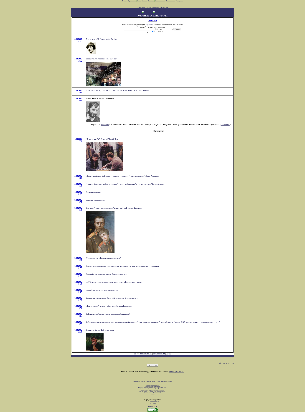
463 (144, 354)
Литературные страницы (153, 384)
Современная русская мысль (152, 386)
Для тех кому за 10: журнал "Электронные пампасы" (152, 391)
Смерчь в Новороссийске (96, 200)
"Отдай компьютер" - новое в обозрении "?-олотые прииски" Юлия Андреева (117, 90)
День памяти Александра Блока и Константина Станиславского (112, 298)
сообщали (105, 125)
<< (135, 354)
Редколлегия (136, 381)
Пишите (144, 1)
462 (141, 354)
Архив (153, 381)
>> (170, 354)
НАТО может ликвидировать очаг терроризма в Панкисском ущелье (114, 282)
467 (157, 354)
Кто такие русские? (93, 192)
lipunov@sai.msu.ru (176, 372)
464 (147, 354)
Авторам (148, 381)
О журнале (142, 381)
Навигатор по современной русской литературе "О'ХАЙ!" (152, 387)
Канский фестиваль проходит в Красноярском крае (106, 274)
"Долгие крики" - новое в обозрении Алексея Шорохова (109, 306)
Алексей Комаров (154, 400)
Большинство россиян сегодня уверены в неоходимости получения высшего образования (122, 266)
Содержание (132, 1)
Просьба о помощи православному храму (102, 290)
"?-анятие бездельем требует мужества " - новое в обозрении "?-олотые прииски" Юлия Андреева (125, 184)
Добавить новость (226, 363)
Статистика (163, 381)
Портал (124, 1)
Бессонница (225, 125)
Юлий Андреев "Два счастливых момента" (103, 258)
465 (151, 354)
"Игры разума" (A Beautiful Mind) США (102, 139)
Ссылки (158, 381)
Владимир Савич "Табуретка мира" (100, 330)
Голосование (170, 1)
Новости (151, 1)
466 (154, 354)
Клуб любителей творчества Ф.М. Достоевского (152, 388)
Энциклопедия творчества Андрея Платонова (152, 390)
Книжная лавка (160, 1)
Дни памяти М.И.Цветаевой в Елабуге (101, 39)
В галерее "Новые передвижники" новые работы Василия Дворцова (114, 208)
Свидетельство (149, 24)
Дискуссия (179, 1)
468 (160, 354)
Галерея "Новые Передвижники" (152, 392)
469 (163, 354)
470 (167, 354)
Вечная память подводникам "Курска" (101, 59)
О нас (139, 1)
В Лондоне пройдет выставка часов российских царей (108, 314)
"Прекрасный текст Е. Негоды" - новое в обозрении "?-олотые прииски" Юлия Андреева (122, 176)
